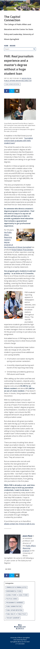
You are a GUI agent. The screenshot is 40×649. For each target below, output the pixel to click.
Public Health (10, 614)
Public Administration (13, 606)
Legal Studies (23, 595)
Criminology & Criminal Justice (16, 587)
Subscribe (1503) (20, 627)
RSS (20, 625)
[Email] (16, 91)
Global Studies (11, 595)
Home (6, 45)
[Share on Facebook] (6, 91)
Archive (12, 45)
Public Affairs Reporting (12, 84)
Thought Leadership (13, 618)
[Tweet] (11, 91)
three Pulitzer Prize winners (22, 250)
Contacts (20, 628)
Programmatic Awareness (14, 602)
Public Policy (22, 614)
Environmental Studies (14, 591)
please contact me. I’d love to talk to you (19, 524)
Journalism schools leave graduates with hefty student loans (18, 140)
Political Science (11, 599)
